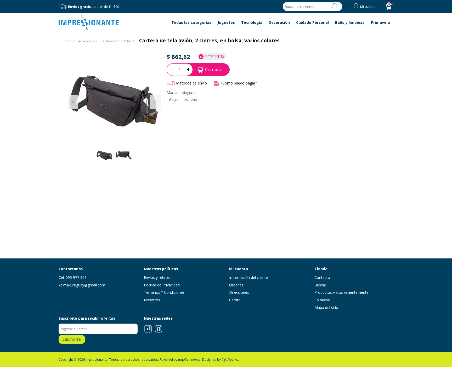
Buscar (335, 6)
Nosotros (152, 299)
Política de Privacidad (162, 285)
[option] (104, 155)
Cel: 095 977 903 (73, 277)
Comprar (214, 69)
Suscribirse (72, 339)
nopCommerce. (189, 359)
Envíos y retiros (157, 277)
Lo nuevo (322, 299)
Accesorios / (87, 41)
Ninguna (188, 92)
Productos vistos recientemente (341, 292)
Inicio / (70, 41)
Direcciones (239, 292)
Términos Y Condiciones (164, 292)
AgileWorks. (230, 359)
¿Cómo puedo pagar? (239, 83)
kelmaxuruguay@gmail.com (82, 285)
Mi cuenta (368, 6)
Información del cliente (248, 277)
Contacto (322, 277)
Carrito (235, 299)
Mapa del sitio (326, 307)
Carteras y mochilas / (117, 41)
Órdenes (236, 285)
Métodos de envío (191, 83)
